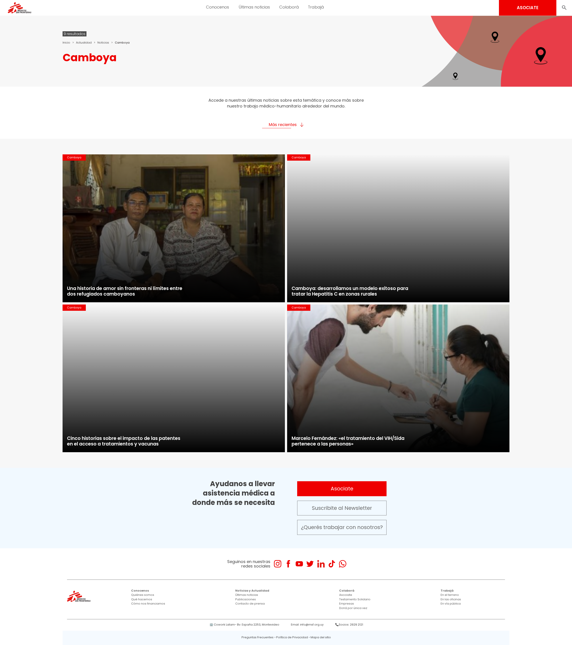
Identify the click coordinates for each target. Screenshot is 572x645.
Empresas (346, 603)
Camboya (74, 157)
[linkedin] (321, 563)
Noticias (103, 42)
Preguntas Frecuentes (257, 637)
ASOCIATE (527, 8)
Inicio (66, 42)
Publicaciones (245, 599)
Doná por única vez (353, 608)
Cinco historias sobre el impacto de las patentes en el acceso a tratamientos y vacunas (123, 441)
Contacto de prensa (250, 603)
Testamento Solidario (354, 599)
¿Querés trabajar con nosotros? (342, 527)
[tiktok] (331, 563)
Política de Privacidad (292, 637)
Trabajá (447, 590)
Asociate (342, 488)
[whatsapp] (342, 563)
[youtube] (299, 563)
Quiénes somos (142, 595)
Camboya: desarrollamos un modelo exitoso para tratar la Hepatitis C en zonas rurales (350, 291)
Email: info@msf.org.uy (307, 624)
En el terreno (450, 595)
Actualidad (84, 42)
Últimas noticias (246, 595)
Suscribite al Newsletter (342, 508)
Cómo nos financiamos (148, 603)
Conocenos (140, 590)
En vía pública (451, 603)
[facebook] (288, 563)
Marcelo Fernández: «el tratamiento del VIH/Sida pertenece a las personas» (348, 441)
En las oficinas (451, 599)
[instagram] (277, 563)
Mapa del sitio (321, 637)
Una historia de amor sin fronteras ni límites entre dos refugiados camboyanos (124, 291)
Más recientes (283, 124)
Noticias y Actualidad (252, 590)
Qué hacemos (141, 599)
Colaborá (346, 590)
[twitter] (310, 563)
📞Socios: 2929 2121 (349, 624)
